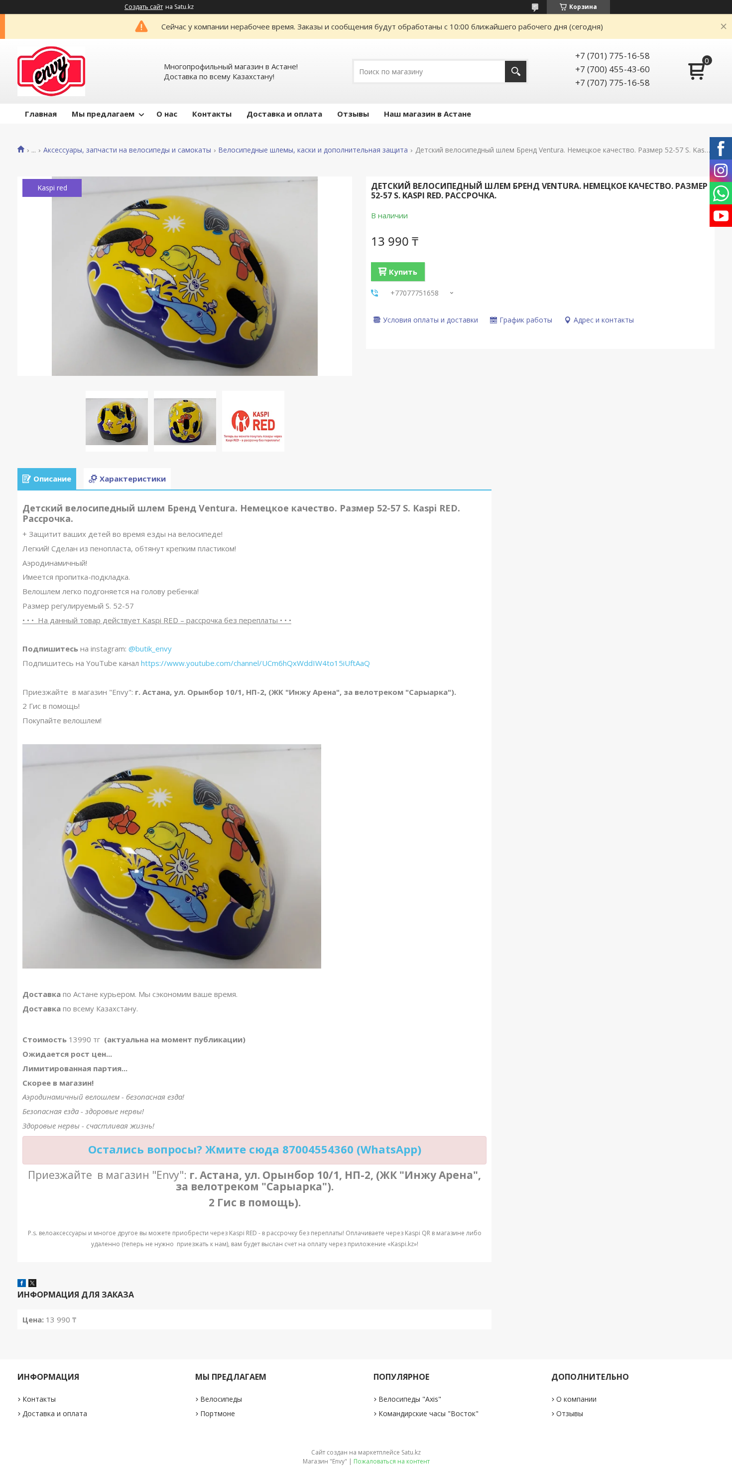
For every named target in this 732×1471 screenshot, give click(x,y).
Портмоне (217, 1413)
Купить (403, 272)
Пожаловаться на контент (392, 1461)
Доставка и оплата (284, 114)
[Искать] (515, 71)
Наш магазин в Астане (427, 114)
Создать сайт (143, 6)
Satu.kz (411, 1452)
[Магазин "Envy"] (51, 71)
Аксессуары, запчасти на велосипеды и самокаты (127, 150)
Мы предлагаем (103, 114)
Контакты (212, 114)
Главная (41, 114)
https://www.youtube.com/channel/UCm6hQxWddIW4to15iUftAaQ (255, 663)
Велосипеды (221, 1399)
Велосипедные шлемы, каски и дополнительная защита (313, 150)
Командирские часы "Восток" (428, 1413)
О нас (166, 114)
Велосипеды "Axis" (409, 1399)
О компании (576, 1399)
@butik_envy (150, 649)
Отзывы (353, 114)
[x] (32, 1284)
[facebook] (21, 1284)
